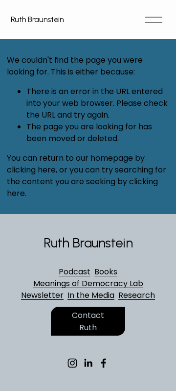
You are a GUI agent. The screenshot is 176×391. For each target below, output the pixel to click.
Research (136, 295)
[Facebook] (104, 363)
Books (105, 271)
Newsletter (42, 295)
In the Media (90, 295)
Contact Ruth (88, 321)
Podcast (74, 271)
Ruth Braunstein (37, 19)
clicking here (31, 169)
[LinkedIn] (88, 363)
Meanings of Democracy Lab (88, 283)
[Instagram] (72, 363)
